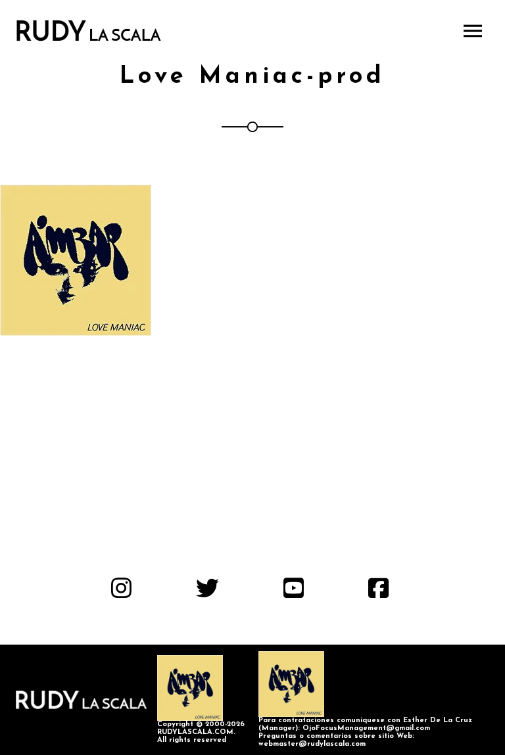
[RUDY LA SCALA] (88, 30)
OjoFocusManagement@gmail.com (366, 728)
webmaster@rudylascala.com (312, 744)
